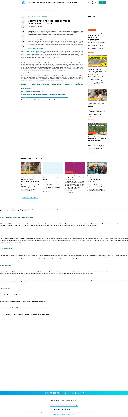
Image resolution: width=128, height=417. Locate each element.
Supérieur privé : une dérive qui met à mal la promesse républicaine (96, 104)
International (80, 412)
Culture (85, 412)
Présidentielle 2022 (70, 414)
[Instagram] (78, 393)
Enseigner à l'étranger (93, 412)
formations (74, 2)
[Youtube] (83, 393)
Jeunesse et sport (49, 412)
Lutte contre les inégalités (59, 414)
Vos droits (74, 412)
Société (28, 412)
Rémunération (68, 412)
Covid (100, 412)
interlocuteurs (51, 2)
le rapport (67, 68)
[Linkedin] (81, 393)
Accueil (24, 10)
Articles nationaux (30, 10)
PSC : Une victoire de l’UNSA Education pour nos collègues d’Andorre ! (52, 177)
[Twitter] (73, 393)
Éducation (33, 412)
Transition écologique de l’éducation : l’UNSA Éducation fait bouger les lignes (97, 138)
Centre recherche (63, 2)
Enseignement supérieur (59, 412)
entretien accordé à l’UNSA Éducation (35, 51)
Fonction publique (40, 412)
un (25, 51)
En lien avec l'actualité (39, 16)
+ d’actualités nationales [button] (30, 197)
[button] (23, 17)
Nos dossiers (91, 171)
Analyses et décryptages (94, 65)
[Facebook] (75, 393)
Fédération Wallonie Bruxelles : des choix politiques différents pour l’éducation (97, 71)
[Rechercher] (76, 405)
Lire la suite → (91, 52)
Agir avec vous (91, 29)
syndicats (41, 2)
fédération (31, 2)
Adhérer (102, 3)
